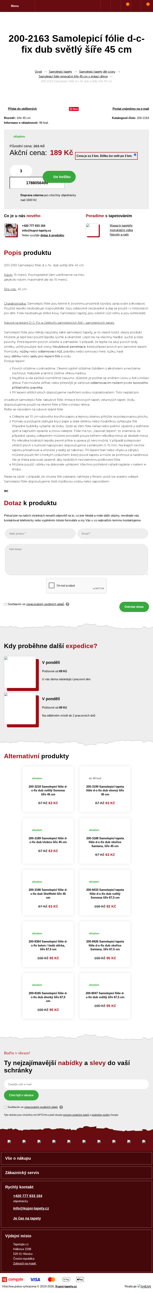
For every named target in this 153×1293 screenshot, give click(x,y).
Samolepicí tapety (60, 71)
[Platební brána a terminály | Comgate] (43, 1279)
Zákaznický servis (22, 1173)
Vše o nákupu (18, 1158)
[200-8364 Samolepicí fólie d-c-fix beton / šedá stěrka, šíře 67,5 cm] (48, 923)
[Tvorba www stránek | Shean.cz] (144, 1286)
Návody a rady (119, 234)
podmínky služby (101, 1115)
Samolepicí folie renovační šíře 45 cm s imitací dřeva (73, 76)
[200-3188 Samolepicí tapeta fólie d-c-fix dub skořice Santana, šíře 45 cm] (104, 820)
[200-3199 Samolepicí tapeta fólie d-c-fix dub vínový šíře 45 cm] (104, 768)
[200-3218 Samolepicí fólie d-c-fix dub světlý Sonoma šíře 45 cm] (48, 768)
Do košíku (62, 177)
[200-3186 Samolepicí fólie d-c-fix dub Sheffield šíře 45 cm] (48, 872)
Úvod (38, 71)
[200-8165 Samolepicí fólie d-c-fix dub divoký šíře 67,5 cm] (48, 975)
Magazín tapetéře (121, 225)
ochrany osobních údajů (76, 1115)
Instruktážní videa (121, 230)
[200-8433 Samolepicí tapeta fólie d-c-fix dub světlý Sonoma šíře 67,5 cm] (104, 872)
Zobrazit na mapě (25, 1263)
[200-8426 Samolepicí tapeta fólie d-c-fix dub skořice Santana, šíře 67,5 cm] (104, 923)
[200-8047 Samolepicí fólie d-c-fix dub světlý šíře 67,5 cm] (104, 975)
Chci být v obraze (21, 1095)
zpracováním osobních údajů (45, 604)
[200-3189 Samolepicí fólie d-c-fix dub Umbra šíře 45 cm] (48, 820)
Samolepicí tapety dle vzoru (97, 71)
